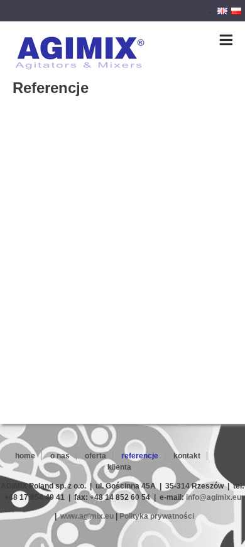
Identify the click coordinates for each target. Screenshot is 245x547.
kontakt (186, 455)
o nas (60, 455)
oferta (95, 455)
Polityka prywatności (156, 516)
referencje (139, 455)
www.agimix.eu (87, 516)
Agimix (24, 39)
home (25, 455)
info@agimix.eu (213, 497)
